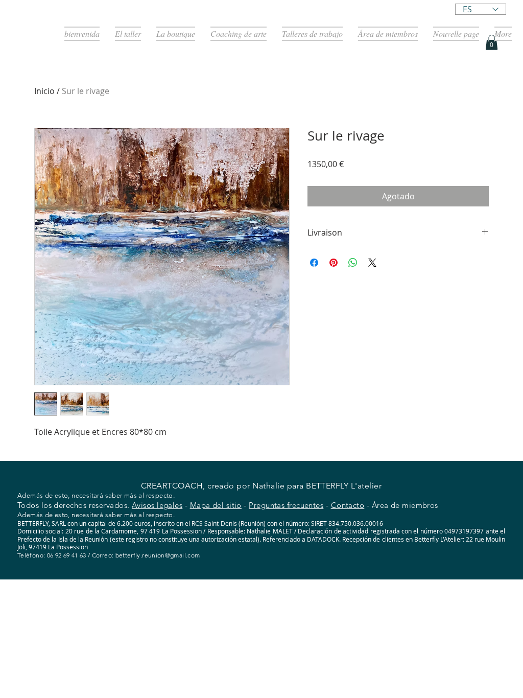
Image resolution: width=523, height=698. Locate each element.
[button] (491, 42)
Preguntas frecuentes (286, 505)
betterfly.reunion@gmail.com (157, 555)
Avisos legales (157, 505)
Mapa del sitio (216, 505)
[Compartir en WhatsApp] (353, 263)
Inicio (44, 91)
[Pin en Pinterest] (333, 263)
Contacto (348, 505)
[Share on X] (372, 263)
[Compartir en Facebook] (314, 263)
